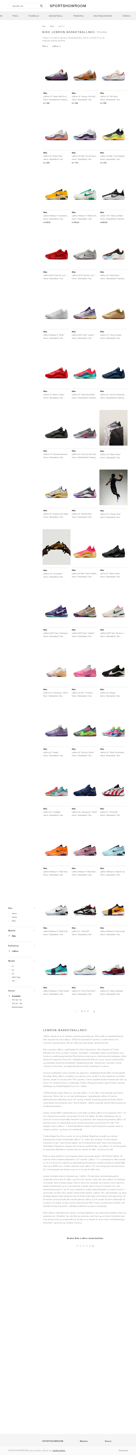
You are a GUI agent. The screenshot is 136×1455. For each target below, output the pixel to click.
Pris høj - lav (17, 1000)
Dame (14, 917)
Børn (14, 921)
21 (13, 966)
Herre (14, 913)
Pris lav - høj (17, 1003)
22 (13, 970)
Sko (44, 26)
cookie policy (59, 1450)
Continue (123, 1450)
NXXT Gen (16, 977)
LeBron (15, 951)
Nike (14, 936)
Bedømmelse (17, 1007)
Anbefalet (16, 996)
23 (13, 973)
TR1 (13, 981)
